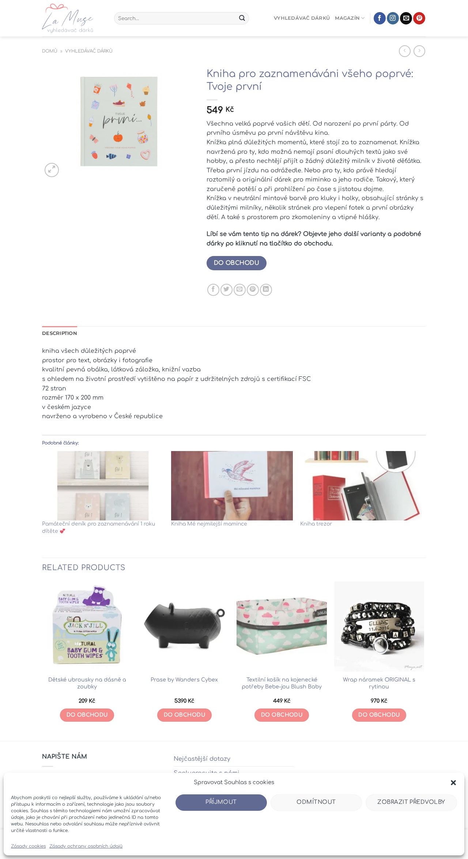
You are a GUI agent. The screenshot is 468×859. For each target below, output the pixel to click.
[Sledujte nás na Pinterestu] (419, 18)
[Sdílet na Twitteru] (226, 290)
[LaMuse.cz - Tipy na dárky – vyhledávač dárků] (72, 18)
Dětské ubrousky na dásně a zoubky (87, 683)
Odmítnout (316, 802)
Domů (49, 51)
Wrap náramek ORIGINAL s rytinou (379, 683)
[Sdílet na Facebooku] (213, 290)
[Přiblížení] (52, 170)
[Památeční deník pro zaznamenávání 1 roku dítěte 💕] (103, 485)
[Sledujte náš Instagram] (393, 18)
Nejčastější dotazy (202, 759)
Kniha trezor (316, 524)
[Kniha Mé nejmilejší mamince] (232, 485)
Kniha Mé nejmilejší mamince (209, 524)
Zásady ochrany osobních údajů (85, 846)
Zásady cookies (28, 846)
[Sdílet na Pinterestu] (253, 290)
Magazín (347, 18)
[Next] (423, 660)
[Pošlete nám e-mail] (406, 18)
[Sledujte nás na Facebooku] (380, 18)
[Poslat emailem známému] (240, 290)
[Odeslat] (242, 18)
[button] (453, 782)
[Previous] (42, 660)
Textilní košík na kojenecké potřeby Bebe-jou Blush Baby (282, 683)
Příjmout (221, 802)
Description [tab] (59, 333)
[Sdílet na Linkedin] (266, 290)
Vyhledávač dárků (302, 18)
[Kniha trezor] (361, 485)
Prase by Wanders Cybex (184, 680)
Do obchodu (237, 263)
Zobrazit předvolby (411, 802)
